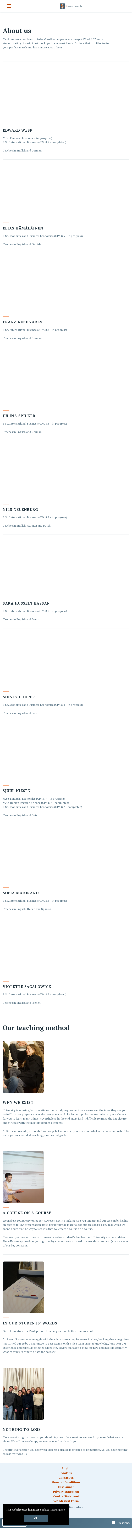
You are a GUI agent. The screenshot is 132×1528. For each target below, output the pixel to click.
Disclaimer (66, 1487)
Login (66, 1468)
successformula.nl (71, 1507)
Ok (35, 1518)
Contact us (66, 1477)
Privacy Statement (66, 1491)
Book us (66, 1473)
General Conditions (66, 1482)
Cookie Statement (66, 1496)
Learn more (57, 1510)
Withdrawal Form (66, 1501)
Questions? (123, 1523)
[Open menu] (8, 6)
